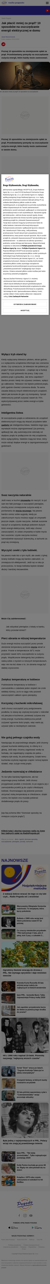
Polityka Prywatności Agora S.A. (34, 248)
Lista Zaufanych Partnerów (18, 296)
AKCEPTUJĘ (25, 310)
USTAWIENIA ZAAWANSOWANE (25, 304)
